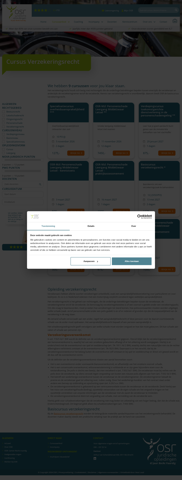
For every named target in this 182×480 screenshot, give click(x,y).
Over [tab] (133, 226)
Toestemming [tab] (48, 226)
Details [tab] (91, 226)
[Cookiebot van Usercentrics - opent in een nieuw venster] (139, 217)
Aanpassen (89, 261)
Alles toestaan (132, 261)
